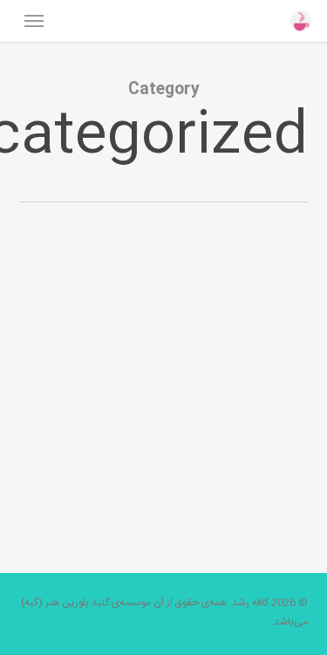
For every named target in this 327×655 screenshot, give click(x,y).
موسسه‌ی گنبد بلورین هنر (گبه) (86, 602)
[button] (34, 21)
